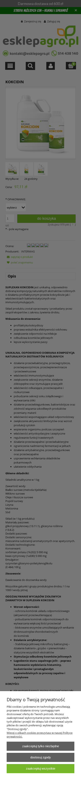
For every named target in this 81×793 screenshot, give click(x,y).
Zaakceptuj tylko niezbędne (40, 746)
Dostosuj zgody (40, 757)
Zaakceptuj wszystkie (40, 768)
